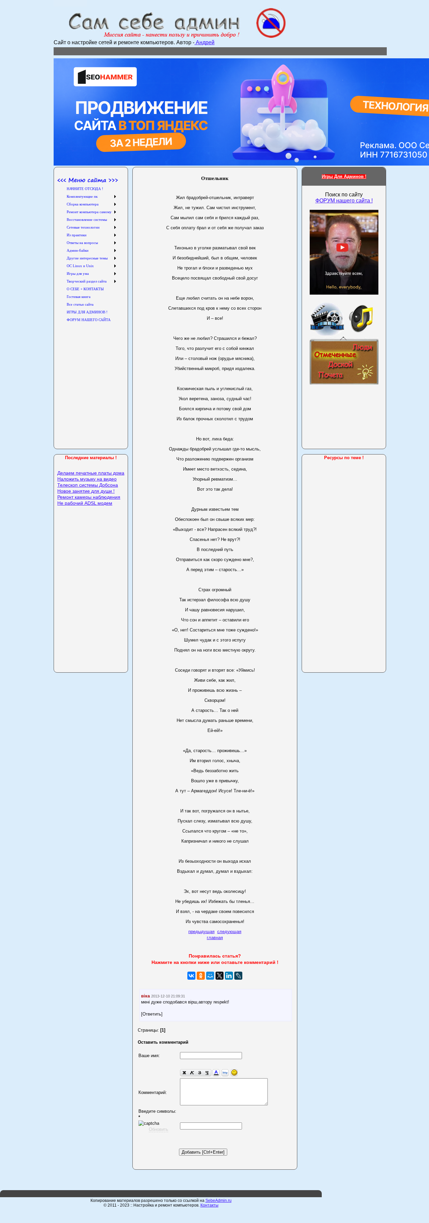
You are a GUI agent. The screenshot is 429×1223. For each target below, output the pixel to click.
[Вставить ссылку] (225, 1073)
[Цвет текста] (216, 1073)
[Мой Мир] (210, 976)
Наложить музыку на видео (87, 479)
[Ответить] (152, 1014)
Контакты (209, 1205)
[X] (220, 976)
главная (215, 937)
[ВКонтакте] (191, 976)
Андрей (204, 42)
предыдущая (201, 931)
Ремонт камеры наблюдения (88, 497)
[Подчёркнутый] (207, 1073)
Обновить (158, 1129)
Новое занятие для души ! (86, 491)
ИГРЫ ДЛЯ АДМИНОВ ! (87, 312)
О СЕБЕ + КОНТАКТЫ (85, 289)
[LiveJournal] (238, 976)
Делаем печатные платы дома (90, 473)
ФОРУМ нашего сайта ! (344, 200)
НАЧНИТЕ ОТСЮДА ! (85, 189)
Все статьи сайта (80, 304)
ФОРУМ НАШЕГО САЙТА (89, 320)
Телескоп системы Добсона (87, 485)
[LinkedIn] (229, 976)
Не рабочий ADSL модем (84, 503)
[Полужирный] (184, 1073)
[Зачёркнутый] (199, 1073)
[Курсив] (192, 1073)
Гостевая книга (78, 297)
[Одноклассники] (201, 976)
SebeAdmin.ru (218, 1200)
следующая (229, 931)
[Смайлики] (234, 1073)
